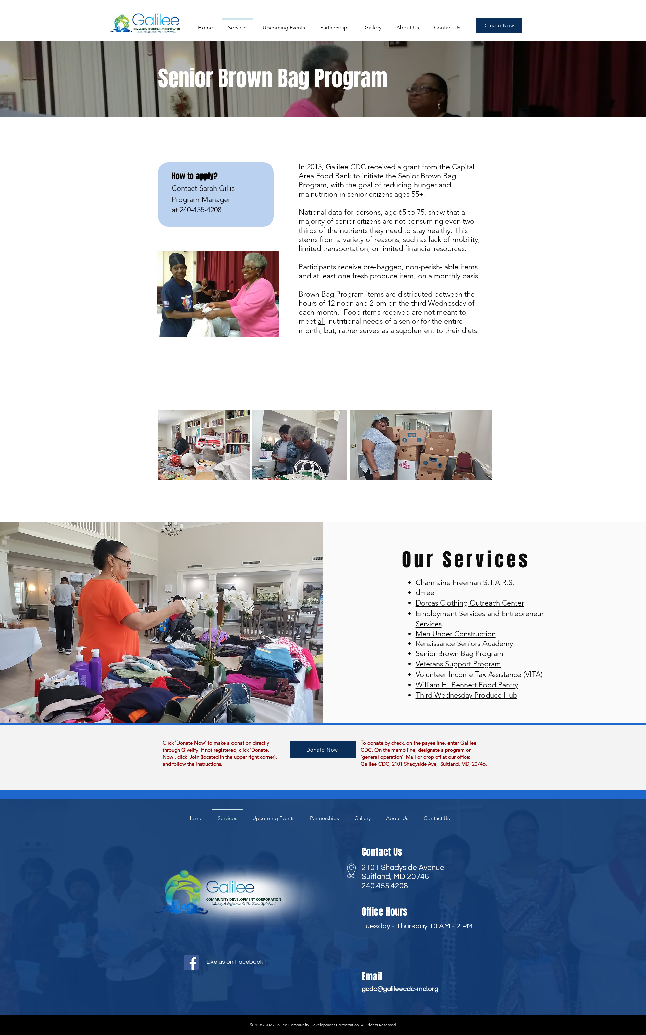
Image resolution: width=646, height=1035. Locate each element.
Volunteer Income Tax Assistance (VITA (478, 674)
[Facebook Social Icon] (191, 962)
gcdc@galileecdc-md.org (400, 989)
